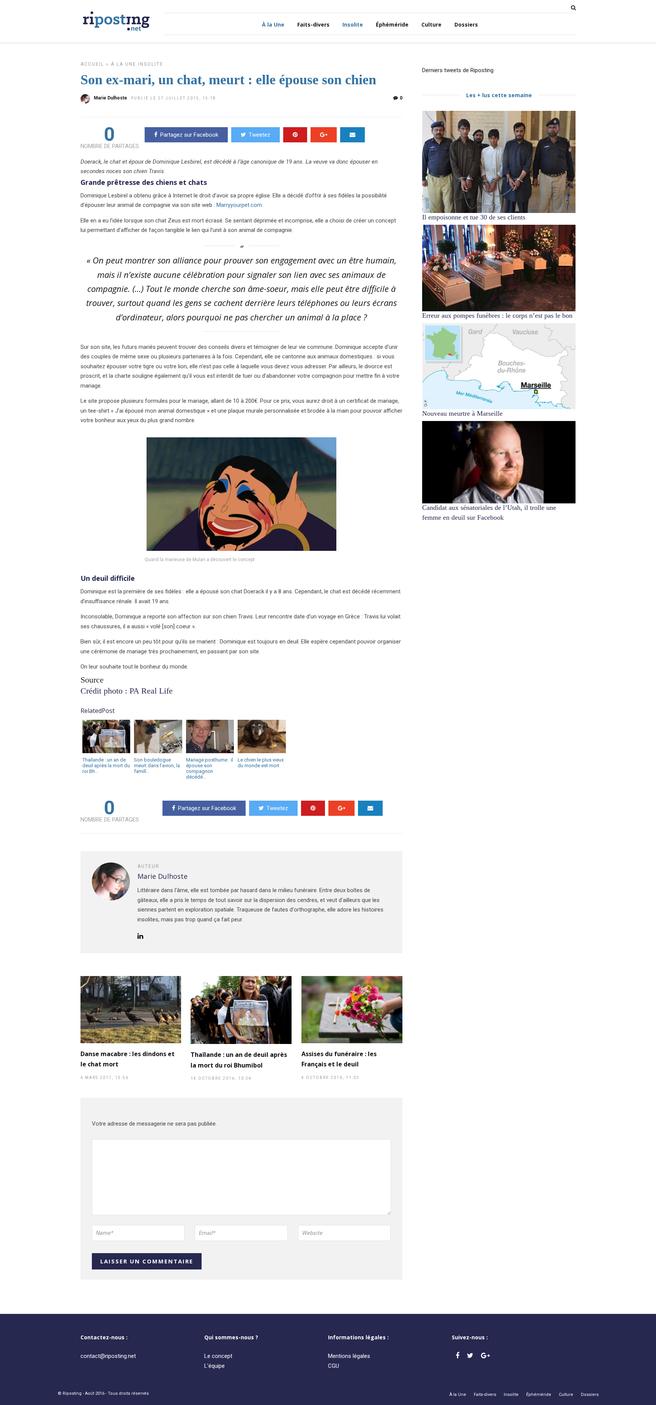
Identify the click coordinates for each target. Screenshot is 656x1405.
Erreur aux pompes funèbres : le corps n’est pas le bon (497, 315)
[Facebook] (457, 1355)
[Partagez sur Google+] (324, 134)
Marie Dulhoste (110, 98)
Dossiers (466, 24)
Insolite (352, 24)
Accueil (92, 64)
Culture (431, 24)
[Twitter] (470, 1355)
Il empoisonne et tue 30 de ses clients (473, 217)
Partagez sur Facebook (189, 134)
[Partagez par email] (352, 134)
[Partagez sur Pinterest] (295, 134)
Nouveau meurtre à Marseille (462, 413)
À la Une (273, 24)
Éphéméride (392, 24)
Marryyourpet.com (239, 205)
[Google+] (485, 1355)
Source (92, 679)
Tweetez (259, 134)
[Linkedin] (140, 936)
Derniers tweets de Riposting (458, 70)
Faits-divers (313, 24)
